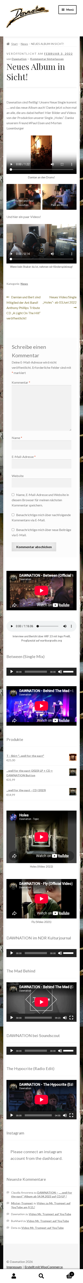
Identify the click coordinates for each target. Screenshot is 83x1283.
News (24, 43)
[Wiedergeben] (12, 672)
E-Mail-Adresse (24, 457)
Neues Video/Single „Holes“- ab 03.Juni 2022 (60, 299)
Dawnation (19, 59)
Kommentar (21, 382)
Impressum (14, 1267)
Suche (41, 1276)
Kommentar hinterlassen (47, 59)
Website (18, 476)
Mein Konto (14, 1276)
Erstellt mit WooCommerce (44, 1267)
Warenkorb (64, 1273)
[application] (41, 672)
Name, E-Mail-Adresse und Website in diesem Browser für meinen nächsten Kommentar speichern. (40, 500)
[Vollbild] (71, 1018)
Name (17, 438)
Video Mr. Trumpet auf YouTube (50, 1214)
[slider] (69, 671)
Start (14, 43)
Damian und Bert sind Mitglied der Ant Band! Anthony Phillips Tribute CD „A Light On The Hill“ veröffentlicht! (23, 307)
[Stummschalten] (60, 672)
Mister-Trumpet (22, 1203)
